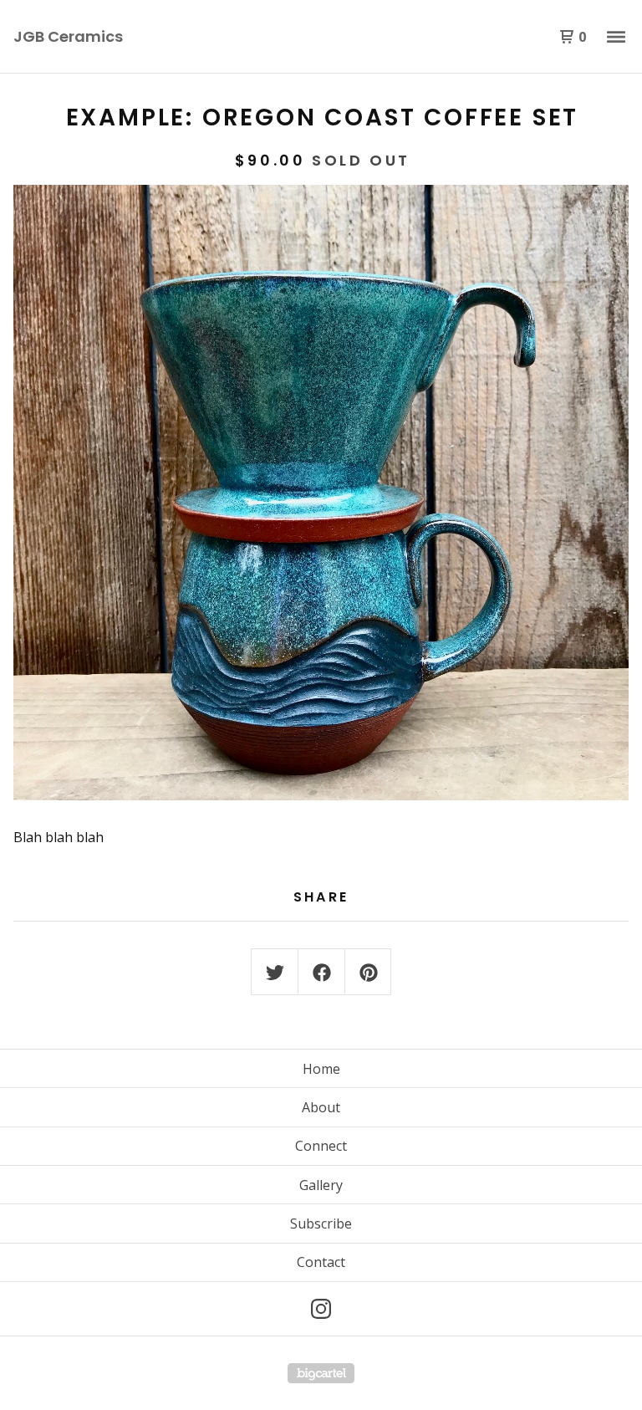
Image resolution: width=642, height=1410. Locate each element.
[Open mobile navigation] (616, 37)
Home (321, 1069)
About (321, 1107)
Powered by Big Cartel (321, 1373)
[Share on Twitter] (275, 972)
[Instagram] (321, 1308)
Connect (321, 1146)
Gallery (321, 1185)
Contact (321, 1262)
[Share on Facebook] (321, 972)
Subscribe (321, 1223)
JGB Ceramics (68, 36)
